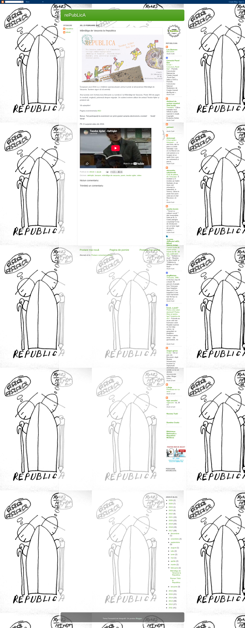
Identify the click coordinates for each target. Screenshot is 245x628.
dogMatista (171, 276)
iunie (173, 554)
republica (69, 29)
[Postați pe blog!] (114, 172)
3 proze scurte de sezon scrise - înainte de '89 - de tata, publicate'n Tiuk (173, 251)
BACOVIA (170, 52)
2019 (171, 524)
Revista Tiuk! (172, 414)
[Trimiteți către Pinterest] (121, 172)
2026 (171, 500)
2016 (171, 591)
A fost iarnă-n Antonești (171, 141)
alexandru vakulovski (171, 171)
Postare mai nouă (89, 250)
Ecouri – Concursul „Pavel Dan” (173, 67)
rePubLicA (75, 15)
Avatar (169, 353)
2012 (171, 604)
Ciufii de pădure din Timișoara (172, 176)
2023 (171, 510)
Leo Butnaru (172, 50)
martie (173, 565)
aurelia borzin (172, 209)
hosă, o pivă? (172, 308)
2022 (171, 514)
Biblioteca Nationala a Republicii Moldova (171, 435)
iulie (172, 551)
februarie (175, 568)
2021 (171, 517)
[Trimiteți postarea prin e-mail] (107, 172)
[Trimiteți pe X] (116, 172)
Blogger (139, 618)
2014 (171, 598)
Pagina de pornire (119, 250)
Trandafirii (170, 107)
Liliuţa (169, 387)
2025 (171, 504)
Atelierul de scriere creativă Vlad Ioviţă (173, 103)
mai (172, 558)
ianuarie (174, 587)
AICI (99, 111)
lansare (98, 175)
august (174, 548)
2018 (171, 527)
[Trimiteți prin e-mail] (111, 172)
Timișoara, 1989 (173, 278)
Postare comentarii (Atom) (102, 255)
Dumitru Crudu (173, 423)
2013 (171, 601)
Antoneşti (171, 138)
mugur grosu (172, 351)
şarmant (170, 127)
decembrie (175, 534)
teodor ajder (131, 175)
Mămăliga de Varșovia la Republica (175, 573)
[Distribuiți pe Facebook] (119, 172)
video (139, 175)
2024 (171, 507)
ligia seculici (172, 401)
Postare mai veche (150, 250)
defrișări (90, 175)
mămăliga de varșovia (111, 175)
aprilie (173, 561)
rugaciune (170, 403)
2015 (171, 594)
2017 (171, 531)
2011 (171, 608)
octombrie (175, 539)
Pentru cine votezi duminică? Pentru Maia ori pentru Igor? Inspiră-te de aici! (173, 314)
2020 (171, 520)
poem (123, 175)
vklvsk (68, 32)
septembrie (175, 542)
